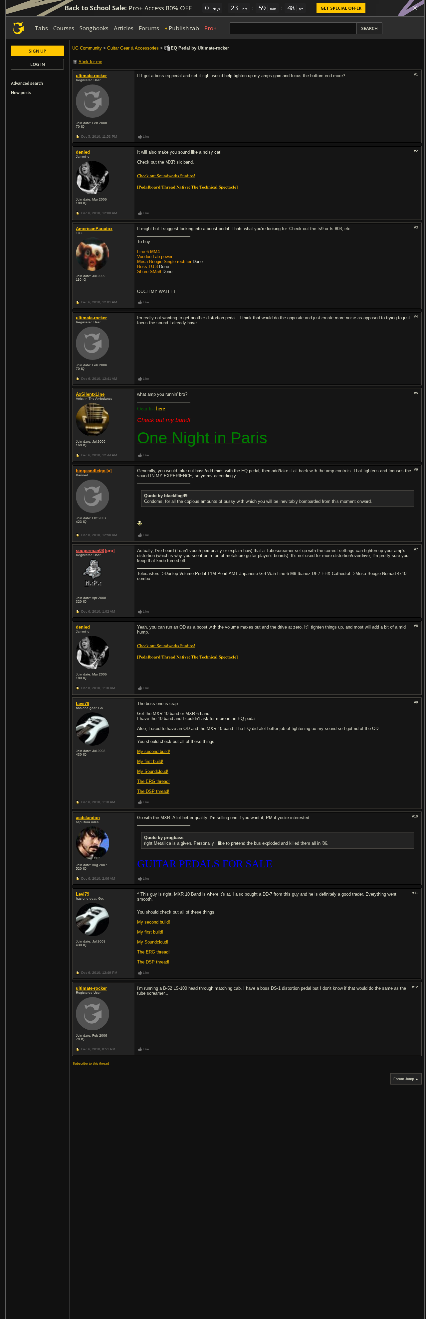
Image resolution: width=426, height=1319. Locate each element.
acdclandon (88, 817)
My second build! (153, 751)
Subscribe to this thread (91, 1063)
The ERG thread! (153, 781)
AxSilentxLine (90, 394)
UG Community (87, 48)
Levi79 (82, 703)
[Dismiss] (415, 8)
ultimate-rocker (91, 75)
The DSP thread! (153, 791)
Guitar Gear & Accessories (133, 48)
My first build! (150, 761)
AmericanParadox (94, 228)
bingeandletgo (91, 470)
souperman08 (90, 550)
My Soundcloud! (152, 771)
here (160, 408)
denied (83, 152)
